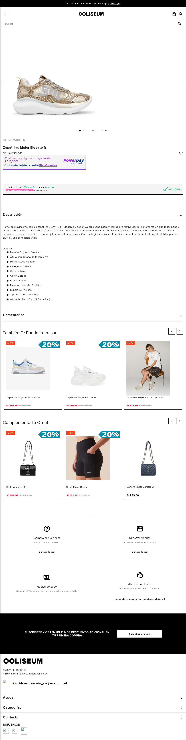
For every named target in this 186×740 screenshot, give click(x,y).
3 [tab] (96, 415)
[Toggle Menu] (7, 14)
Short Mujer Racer (76, 487)
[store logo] (91, 13)
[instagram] (14, 731)
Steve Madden (14, 140)
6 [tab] (104, 505)
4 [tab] (100, 415)
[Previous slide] (3, 80)
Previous (171, 331)
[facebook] (6, 731)
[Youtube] (24, 731)
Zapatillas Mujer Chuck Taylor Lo (145, 397)
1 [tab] (87, 415)
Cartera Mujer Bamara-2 (140, 486)
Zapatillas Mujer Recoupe (81, 397)
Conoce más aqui (40, 190)
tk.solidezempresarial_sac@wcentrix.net (140, 599)
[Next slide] (183, 80)
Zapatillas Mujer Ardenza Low (23, 397)
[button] (181, 13)
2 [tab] (91, 415)
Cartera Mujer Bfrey (17, 487)
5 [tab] (100, 505)
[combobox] (93, 24)
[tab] (80, 130)
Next (180, 331)
